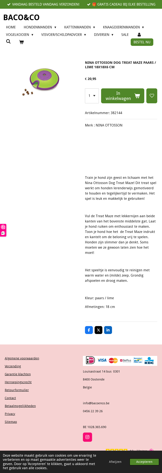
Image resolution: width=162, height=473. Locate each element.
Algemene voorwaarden (22, 358)
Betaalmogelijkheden (20, 406)
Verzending (13, 366)
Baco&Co (21, 17)
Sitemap (11, 422)
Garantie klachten (18, 374)
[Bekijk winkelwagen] (21, 42)
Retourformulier (17, 390)
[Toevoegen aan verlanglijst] (151, 95)
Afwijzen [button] (115, 462)
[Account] (139, 34)
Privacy (10, 414)
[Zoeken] (8, 41)
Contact (10, 398)
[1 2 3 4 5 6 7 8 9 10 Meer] (92, 95)
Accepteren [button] (144, 462)
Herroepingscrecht (18, 382)
